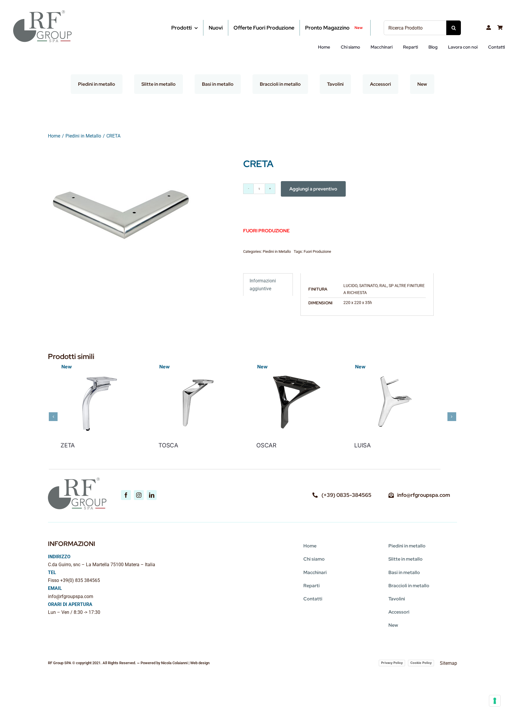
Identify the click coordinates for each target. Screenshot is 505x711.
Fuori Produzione (317, 251)
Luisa (374, 449)
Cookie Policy (421, 663)
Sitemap (448, 663)
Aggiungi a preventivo (313, 189)
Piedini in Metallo (277, 251)
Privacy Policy (392, 663)
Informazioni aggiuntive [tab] (263, 284)
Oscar (274, 449)
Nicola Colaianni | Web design (185, 663)
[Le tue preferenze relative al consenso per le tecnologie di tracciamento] (494, 700)
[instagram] (139, 495)
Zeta (67, 449)
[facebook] (126, 495)
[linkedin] (152, 495)
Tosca (172, 449)
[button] (53, 416)
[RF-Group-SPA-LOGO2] (42, 12)
